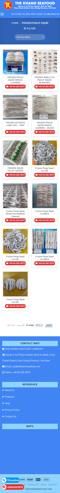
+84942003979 (15, 487)
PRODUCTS (33, 485)
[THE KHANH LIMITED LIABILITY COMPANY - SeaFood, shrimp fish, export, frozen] (30, 5)
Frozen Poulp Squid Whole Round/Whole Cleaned (15, 213)
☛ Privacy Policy (11, 410)
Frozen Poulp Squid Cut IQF (45, 169)
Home (15, 23)
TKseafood (13, 480)
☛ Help (6, 403)
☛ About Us (8, 390)
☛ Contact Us (9, 416)
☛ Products (8, 397)
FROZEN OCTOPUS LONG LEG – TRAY (15, 124)
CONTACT (52, 485)
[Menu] (2, 14)
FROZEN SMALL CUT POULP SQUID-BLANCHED (45, 80)
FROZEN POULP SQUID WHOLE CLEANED (15, 80)
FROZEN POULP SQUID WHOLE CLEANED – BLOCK (44, 125)
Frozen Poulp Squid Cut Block (45, 212)
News (43, 485)
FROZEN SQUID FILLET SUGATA (15, 169)
